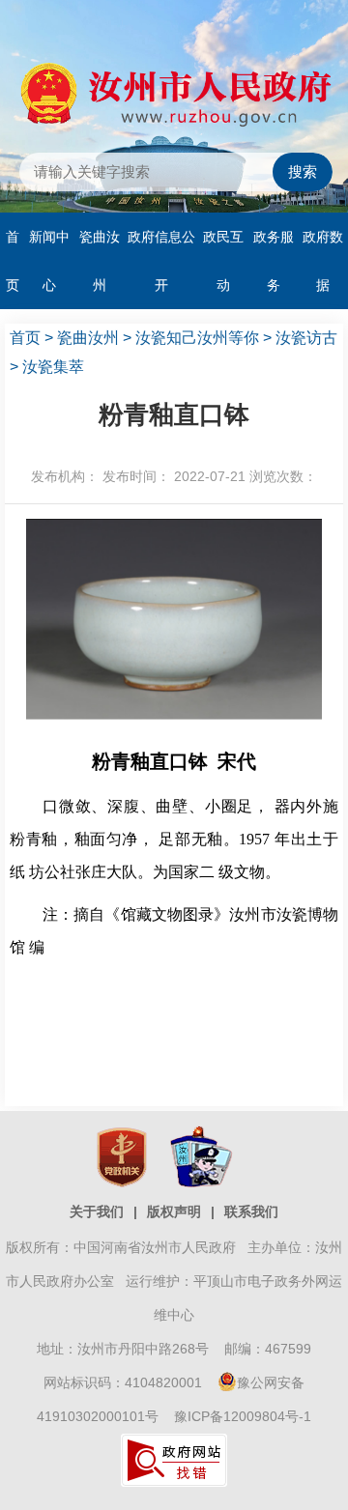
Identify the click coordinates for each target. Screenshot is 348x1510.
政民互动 (223, 261)
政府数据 (323, 261)
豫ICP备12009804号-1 (242, 1416)
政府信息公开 (161, 261)
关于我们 (97, 1211)
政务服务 (273, 261)
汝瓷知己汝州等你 (197, 337)
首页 (12, 261)
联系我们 (251, 1211)
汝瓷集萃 (53, 366)
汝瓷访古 (306, 337)
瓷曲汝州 (99, 261)
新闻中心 (49, 261)
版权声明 (174, 1211)
